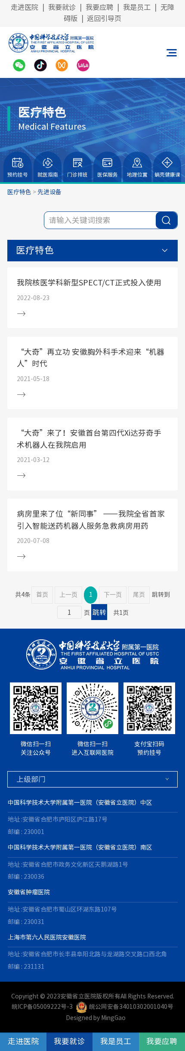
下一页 (113, 595)
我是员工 (137, 7)
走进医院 (24, 7)
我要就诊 (62, 7)
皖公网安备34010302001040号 (131, 1007)
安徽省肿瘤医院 (29, 892)
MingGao (113, 1018)
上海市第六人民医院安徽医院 (47, 937)
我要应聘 (99, 7)
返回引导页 (104, 18)
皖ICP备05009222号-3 (42, 1007)
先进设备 (49, 192)
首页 (42, 595)
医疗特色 (19, 192)
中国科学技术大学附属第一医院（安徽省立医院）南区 (80, 847)
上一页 (68, 595)
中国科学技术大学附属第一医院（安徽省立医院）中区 (80, 803)
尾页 (139, 595)
